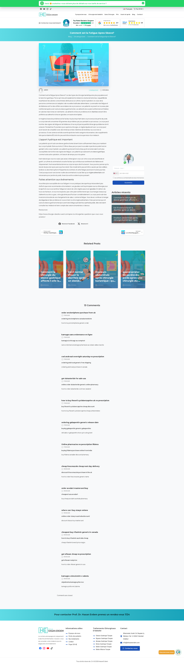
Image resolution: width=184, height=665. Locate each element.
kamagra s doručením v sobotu (75, 576)
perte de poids (90, 203)
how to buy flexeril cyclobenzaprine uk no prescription (85, 400)
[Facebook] (41, 9)
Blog (70, 37)
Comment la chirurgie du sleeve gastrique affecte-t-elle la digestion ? (50, 276)
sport (42, 189)
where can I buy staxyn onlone (74, 510)
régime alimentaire (95, 172)
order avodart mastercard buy (74, 488)
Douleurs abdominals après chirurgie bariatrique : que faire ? (105, 276)
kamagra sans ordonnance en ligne (76, 335)
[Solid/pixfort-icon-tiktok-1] (52, 648)
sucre (71, 114)
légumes (45, 200)
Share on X (84, 224)
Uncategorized (79, 37)
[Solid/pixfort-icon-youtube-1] (48, 648)
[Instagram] (47, 9)
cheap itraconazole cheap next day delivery (80, 466)
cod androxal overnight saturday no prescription (82, 357)
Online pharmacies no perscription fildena (80, 444)
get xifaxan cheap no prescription (76, 554)
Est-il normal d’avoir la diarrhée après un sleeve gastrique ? (76, 276)
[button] (74, 3)
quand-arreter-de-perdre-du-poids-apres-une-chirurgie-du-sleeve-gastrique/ (133, 276)
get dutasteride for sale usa (73, 378)
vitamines (95, 112)
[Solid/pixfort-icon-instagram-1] (44, 648)
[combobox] (116, 173)
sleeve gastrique (99, 152)
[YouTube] (44, 9)
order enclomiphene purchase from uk (78, 313)
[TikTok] (50, 9)
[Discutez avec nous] (178, 652)
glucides (93, 189)
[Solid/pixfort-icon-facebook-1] (40, 648)
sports (86, 183)
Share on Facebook (68, 224)
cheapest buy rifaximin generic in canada (79, 532)
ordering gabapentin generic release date (80, 422)
